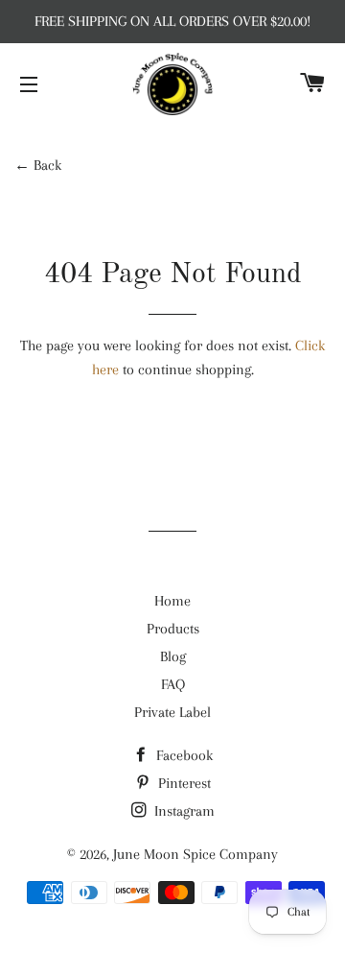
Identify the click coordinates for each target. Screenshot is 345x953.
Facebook (182, 755)
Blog (173, 656)
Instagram (182, 811)
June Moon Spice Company (195, 854)
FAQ (173, 684)
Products (173, 628)
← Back (37, 165)
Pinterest (182, 783)
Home (172, 600)
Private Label (172, 712)
